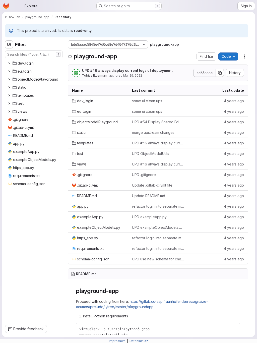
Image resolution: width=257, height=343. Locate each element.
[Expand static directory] (9, 87)
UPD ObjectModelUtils (150, 153)
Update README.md (148, 196)
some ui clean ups (147, 101)
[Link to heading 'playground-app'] (122, 291)
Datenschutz (139, 341)
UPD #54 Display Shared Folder (158, 122)
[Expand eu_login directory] (9, 71)
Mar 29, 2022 (132, 75)
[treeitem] (34, 63)
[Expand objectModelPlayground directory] (9, 79)
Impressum (117, 341)
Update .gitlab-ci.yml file (152, 185)
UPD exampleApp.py (149, 217)
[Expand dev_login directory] (9, 63)
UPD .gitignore (144, 175)
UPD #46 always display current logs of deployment (127, 70)
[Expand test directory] (9, 103)
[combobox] (34, 54)
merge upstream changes (153, 132)
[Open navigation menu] (15, 6)
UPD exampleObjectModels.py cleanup (158, 227)
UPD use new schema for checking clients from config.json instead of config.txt (158, 259)
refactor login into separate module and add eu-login (158, 206)
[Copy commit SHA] (220, 73)
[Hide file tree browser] (9, 44)
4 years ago (234, 101)
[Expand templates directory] (9, 95)
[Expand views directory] (9, 111)
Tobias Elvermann (95, 75)
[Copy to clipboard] (234, 329)
